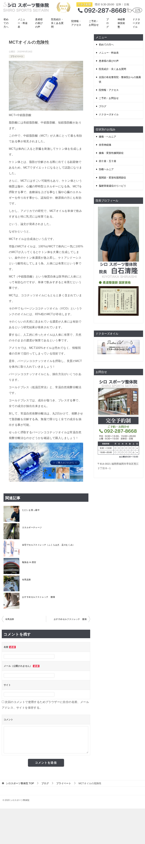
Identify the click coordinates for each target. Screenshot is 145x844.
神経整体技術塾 (121, 23)
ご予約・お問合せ (94, 23)
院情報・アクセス (76, 23)
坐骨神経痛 (105, 144)
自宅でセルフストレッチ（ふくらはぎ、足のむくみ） (48, 545)
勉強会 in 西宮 (29, 562)
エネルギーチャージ (32, 527)
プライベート (16, 56)
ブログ (107, 23)
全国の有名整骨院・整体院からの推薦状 (120, 79)
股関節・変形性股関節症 (112, 177)
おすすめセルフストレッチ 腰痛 (38, 597)
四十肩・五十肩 (107, 161)
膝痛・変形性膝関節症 (111, 153)
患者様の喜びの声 (39, 23)
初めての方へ (6, 23)
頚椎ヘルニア (106, 169)
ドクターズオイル (136, 23)
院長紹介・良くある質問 (57, 23)
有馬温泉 (26, 579)
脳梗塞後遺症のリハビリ (112, 185)
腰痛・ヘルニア (107, 136)
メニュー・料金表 (23, 23)
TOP (20, 783)
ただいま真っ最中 (31, 510)
